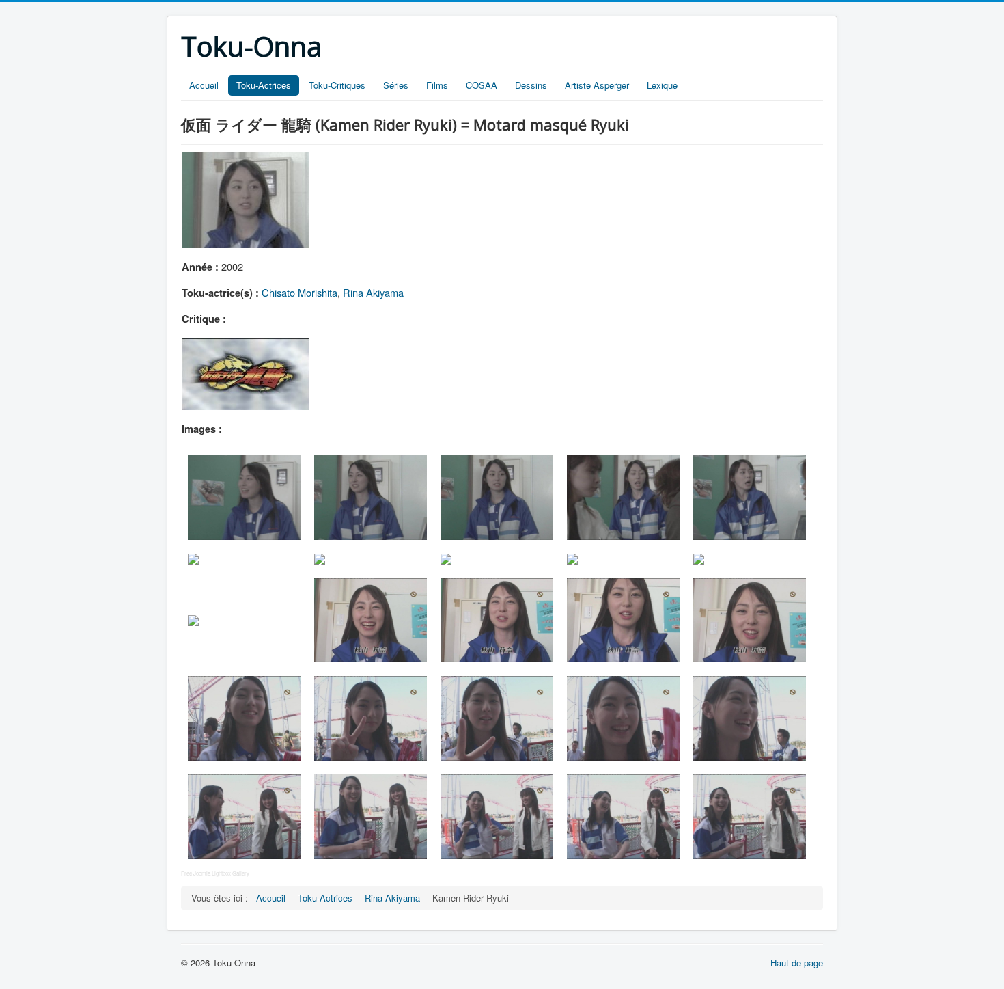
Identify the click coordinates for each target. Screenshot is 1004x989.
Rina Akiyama (373, 292)
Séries (395, 85)
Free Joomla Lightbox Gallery (215, 873)
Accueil (204, 85)
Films (437, 85)
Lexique (662, 85)
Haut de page (796, 962)
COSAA (481, 85)
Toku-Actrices (263, 85)
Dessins (531, 85)
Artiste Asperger (597, 85)
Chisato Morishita (299, 292)
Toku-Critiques (337, 85)
